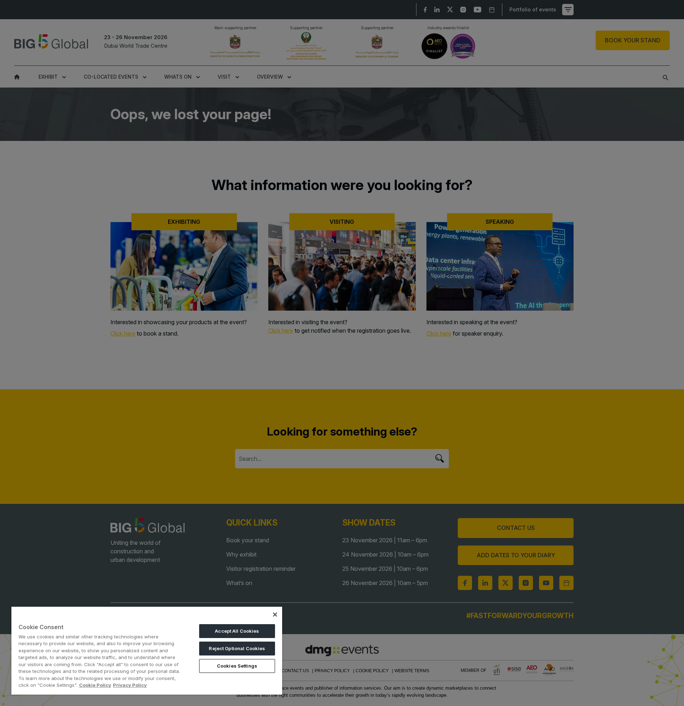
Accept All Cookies (237, 631)
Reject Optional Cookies (237, 648)
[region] (146, 651)
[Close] (275, 614)
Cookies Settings (237, 666)
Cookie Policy (95, 685)
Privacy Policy (130, 685)
